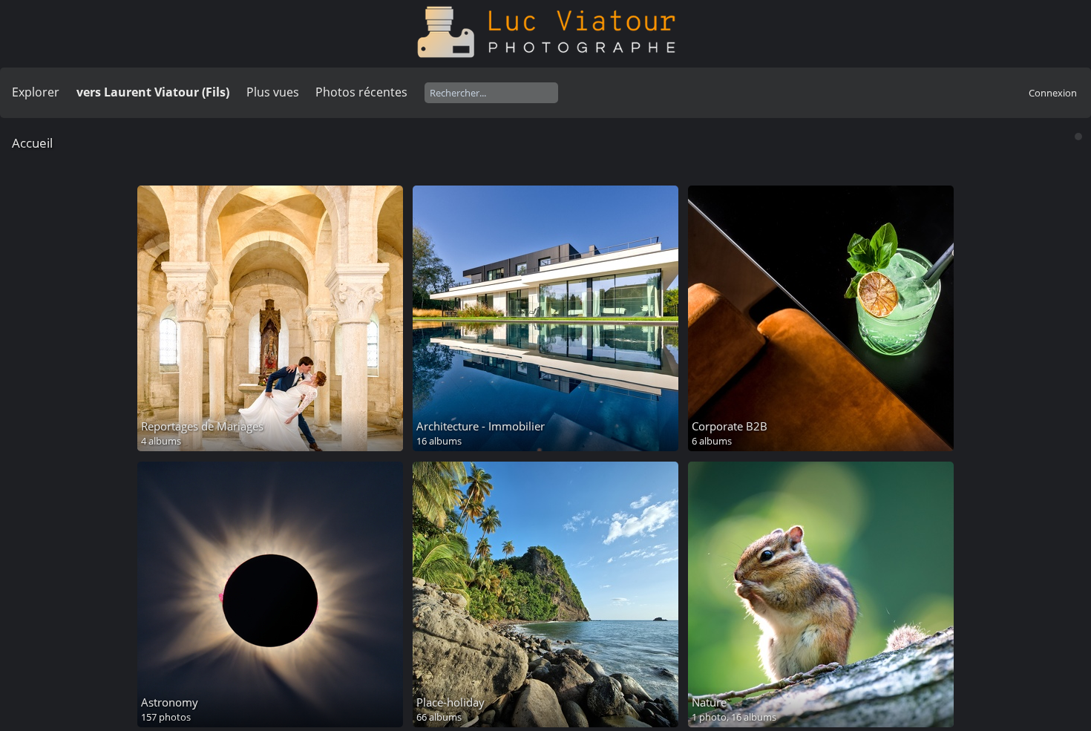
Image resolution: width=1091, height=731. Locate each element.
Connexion (1053, 92)
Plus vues (272, 92)
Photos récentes (361, 92)
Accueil (32, 142)
